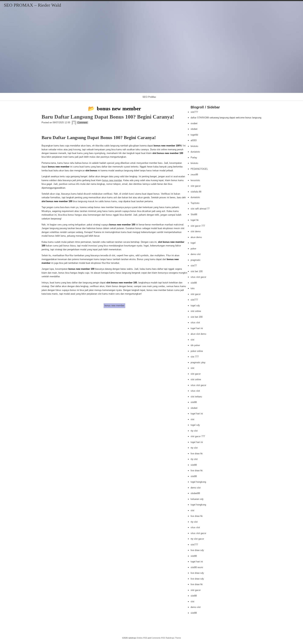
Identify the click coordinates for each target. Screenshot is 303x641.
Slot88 (194, 214)
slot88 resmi (197, 567)
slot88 (194, 282)
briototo (194, 146)
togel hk (195, 220)
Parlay (194, 157)
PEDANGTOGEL (199, 169)
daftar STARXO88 (200, 117)
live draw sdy (197, 550)
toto (192, 288)
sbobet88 (195, 493)
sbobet (194, 129)
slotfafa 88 (196, 191)
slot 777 (195, 356)
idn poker (195, 345)
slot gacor (196, 186)
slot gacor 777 (198, 226)
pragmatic (196, 260)
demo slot (196, 254)
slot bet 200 (197, 317)
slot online (196, 311)
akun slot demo (198, 334)
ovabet (194, 123)
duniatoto (195, 151)
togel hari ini (197, 328)
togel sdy (195, 305)
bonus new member (112, 180)
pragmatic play (198, 362)
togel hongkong (198, 482)
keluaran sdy (197, 499)
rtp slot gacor (197, 538)
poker (193, 248)
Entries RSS (142, 638)
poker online (197, 351)
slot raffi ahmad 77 (200, 208)
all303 (194, 140)
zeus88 (194, 174)
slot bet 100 (197, 271)
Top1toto (195, 203)
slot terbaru (196, 396)
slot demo (196, 231)
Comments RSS (158, 638)
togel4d (194, 134)
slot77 (194, 265)
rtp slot (194, 430)
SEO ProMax (149, 96)
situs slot (195, 322)
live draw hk (197, 453)
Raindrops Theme (173, 638)
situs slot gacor (198, 277)
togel (193, 243)
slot (192, 339)
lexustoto (195, 180)
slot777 (194, 112)
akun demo (196, 237)
